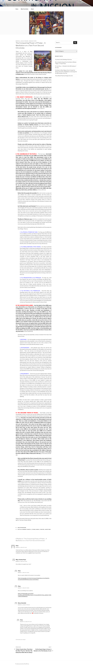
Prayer (42, 529)
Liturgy (34, 529)
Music (38, 529)
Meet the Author (24, 9)
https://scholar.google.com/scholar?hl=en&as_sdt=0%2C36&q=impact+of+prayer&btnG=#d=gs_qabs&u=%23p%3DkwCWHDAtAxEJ (34, 595)
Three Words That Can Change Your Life (64, 75)
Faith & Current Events (24, 529)
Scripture (48, 529)
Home (17, 9)
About (32, 9)
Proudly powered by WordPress (22, 663)
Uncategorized (22, 527)
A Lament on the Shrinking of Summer (63, 59)
